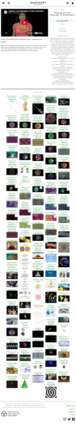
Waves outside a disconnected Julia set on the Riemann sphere (25, 150)
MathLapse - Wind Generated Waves (51, 359)
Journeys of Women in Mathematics (63, 270)
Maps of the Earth (12, 240)
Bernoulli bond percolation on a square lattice (25, 219)
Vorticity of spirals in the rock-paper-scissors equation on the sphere (38, 119)
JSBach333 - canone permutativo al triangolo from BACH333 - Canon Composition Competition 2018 (37, 266)
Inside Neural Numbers (64, 96)
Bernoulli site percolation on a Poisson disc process (38, 196)
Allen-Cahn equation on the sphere (64, 129)
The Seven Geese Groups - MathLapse (12, 340)
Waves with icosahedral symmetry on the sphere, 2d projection (63, 144)
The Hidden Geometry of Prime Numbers (25, 97)
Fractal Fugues (51, 291)
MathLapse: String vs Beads (38, 280)
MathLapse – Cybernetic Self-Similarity (51, 384)
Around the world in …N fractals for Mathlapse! (24, 376)
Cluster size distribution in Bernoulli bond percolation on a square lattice (63, 200)
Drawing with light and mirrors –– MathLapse (12, 365)
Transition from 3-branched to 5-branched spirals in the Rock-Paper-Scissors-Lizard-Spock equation (12, 227)
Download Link (62, 21)
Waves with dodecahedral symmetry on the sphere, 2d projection (38, 135)
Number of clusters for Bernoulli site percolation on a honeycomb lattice (38, 210)
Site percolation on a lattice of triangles (51, 213)
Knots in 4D (12, 290)
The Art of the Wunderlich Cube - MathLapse (64, 362)
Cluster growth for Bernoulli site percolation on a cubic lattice (64, 184)
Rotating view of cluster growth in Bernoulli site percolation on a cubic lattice (12, 181)
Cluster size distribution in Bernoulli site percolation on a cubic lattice (38, 182)
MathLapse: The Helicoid (38, 351)
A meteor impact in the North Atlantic (51, 156)
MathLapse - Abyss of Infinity (12, 352)
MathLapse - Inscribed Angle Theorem (25, 352)
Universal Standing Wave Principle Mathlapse (12, 378)
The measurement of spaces (63, 293)
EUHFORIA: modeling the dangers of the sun (51, 307)
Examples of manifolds (38, 329)
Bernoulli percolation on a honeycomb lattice (64, 214)
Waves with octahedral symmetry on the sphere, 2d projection (25, 134)
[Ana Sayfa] (38, 2)
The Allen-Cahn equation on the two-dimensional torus (63, 228)
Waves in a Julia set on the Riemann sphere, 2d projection (12, 148)
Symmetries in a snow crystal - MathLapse (51, 346)
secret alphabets (12, 253)
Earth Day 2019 (63, 255)
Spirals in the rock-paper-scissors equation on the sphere (12, 118)
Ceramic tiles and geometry (64, 240)
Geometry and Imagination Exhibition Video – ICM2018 (51, 267)
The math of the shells (25, 311)
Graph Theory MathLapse (38, 373)
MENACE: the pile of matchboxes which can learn (51, 239)
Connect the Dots (38, 340)
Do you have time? (25, 301)
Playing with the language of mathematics (12, 303)
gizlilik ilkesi (72, 412)
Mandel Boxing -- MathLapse (64, 350)
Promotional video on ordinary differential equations (51, 322)
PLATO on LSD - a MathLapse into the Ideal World (64, 338)
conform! (25, 245)
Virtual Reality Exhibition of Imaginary (64, 281)
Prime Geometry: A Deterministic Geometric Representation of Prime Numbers (38, 99)
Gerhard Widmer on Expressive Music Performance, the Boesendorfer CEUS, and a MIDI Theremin (12, 267)
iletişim (73, 415)
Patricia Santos (62, 31)
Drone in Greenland (12, 317)
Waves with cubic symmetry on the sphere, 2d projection (12, 133)
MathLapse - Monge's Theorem (25, 364)
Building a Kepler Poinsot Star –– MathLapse (64, 373)
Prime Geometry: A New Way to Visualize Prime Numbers (12, 98)
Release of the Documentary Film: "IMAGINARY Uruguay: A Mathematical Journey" (38, 248)
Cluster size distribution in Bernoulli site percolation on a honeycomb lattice (25, 205)
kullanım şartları (70, 406)
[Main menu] (3, 3)
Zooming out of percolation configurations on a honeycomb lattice (25, 189)
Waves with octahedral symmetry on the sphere (38, 151)
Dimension (51, 334)
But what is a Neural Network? (38, 233)
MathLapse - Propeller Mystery (38, 362)
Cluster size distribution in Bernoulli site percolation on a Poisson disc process (12, 197)
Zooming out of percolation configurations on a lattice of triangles (51, 184)
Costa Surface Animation (64, 326)
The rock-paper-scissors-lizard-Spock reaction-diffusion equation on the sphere (25, 117)
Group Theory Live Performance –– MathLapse (51, 371)
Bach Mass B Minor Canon (51, 280)
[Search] (9, 3)
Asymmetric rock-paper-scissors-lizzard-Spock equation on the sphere (51, 109)
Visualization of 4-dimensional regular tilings (25, 164)
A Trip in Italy (64, 316)
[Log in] (73, 3)
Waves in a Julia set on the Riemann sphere (63, 159)
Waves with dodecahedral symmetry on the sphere (51, 169)
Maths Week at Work (51, 252)
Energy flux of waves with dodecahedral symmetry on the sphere (12, 164)
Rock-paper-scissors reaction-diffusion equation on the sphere (51, 129)
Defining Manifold (12, 327)
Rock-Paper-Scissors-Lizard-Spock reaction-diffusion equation (51, 226)
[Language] (67, 3)
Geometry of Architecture (63, 305)
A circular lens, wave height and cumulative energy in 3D (25, 233)
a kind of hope (64, 171)
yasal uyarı (72, 409)
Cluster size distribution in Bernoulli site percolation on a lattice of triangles (51, 200)
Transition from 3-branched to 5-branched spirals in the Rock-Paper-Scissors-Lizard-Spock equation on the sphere (64, 113)
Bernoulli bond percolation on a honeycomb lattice (12, 211)
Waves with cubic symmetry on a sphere (51, 143)
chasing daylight (51, 96)
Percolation (38, 223)
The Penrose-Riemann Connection (25, 323)
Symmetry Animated (25, 177)
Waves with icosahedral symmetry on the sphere (38, 166)
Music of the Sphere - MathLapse (25, 340)
